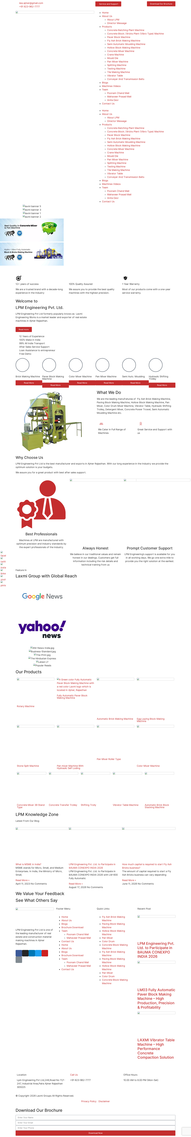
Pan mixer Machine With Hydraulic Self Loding (70, 767)
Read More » (22, 880)
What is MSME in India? (28, 864)
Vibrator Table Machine (125, 805)
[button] (136, 107)
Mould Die (112, 58)
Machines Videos (111, 86)
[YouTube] (3, 577)
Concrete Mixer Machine (120, 51)
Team (105, 89)
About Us (107, 16)
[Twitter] (38, 953)
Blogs (105, 82)
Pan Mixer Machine (117, 61)
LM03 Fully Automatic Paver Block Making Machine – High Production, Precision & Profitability (156, 998)
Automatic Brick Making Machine (115, 718)
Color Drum (108, 941)
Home (105, 12)
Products (107, 26)
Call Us (74, 1074)
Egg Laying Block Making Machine (150, 720)
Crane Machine (115, 54)
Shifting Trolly (88, 805)
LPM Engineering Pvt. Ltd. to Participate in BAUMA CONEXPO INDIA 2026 (155, 950)
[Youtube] (45, 953)
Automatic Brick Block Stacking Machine (157, 806)
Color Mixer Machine (148, 765)
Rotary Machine (25, 706)
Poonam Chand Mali (118, 93)
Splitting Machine (116, 65)
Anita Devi (112, 100)
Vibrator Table (115, 75)
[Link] (19, 959)
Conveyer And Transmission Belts (125, 79)
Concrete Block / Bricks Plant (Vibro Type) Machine (135, 33)
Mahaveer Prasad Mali (119, 96)
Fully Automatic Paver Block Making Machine (72, 696)
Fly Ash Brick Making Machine (123, 40)
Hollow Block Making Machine (123, 47)
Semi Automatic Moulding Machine (126, 44)
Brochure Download (72, 927)
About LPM (113, 19)
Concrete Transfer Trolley (63, 805)
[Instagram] (25, 953)
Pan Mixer (107, 937)
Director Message (117, 23)
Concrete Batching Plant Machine (125, 30)
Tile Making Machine (118, 72)
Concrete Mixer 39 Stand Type (31, 806)
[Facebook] (19, 953)
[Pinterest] (3, 583)
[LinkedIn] (3, 571)
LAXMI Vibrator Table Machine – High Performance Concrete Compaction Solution (156, 1049)
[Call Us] (73, 1069)
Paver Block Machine (118, 37)
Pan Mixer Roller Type (109, 759)
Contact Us (108, 103)
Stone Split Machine (28, 765)
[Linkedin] (32, 953)
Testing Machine (116, 68)
